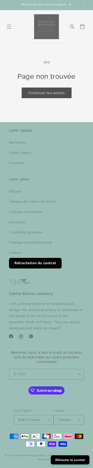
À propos (16, 163)
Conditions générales (26, 232)
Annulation (17, 222)
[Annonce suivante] (85, 5)
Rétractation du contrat (35, 263)
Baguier (15, 191)
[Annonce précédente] (8, 5)
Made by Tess (46, 459)
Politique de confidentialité (30, 242)
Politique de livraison (25, 212)
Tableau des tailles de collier (32, 201)
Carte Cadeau (20, 152)
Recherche (17, 142)
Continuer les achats (46, 93)
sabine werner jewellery (30, 455)
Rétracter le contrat (70, 460)
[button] (9, 27)
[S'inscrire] (79, 374)
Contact (15, 252)
